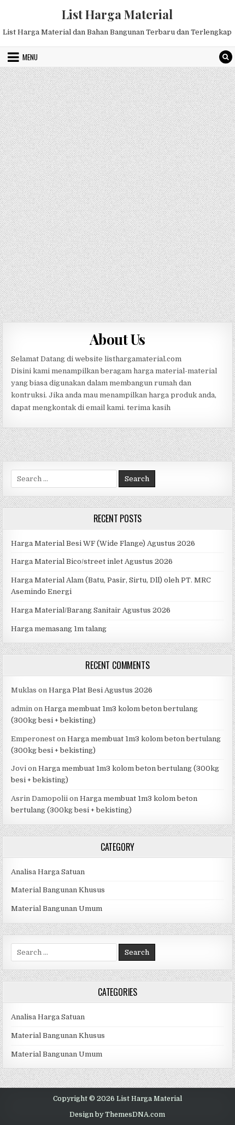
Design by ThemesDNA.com (117, 1114)
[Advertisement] (117, 190)
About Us (117, 339)
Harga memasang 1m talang (59, 629)
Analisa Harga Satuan (48, 872)
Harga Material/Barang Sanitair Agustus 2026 (91, 610)
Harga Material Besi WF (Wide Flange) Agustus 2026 (103, 543)
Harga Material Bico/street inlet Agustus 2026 (92, 561)
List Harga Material (117, 14)
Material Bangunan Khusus (58, 890)
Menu (30, 56)
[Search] (225, 57)
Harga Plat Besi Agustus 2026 (100, 690)
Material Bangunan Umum (56, 908)
